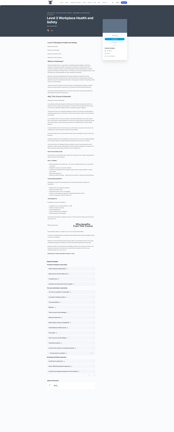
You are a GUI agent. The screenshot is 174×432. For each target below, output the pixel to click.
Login (115, 42)
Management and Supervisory (81, 12)
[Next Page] (94, 375)
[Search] (112, 2)
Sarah (55, 385)
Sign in (117, 2)
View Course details (52, 26)
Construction (51, 12)
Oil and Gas (50, 14)
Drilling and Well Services (64, 12)
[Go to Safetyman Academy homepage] (50, 2)
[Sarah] (51, 385)
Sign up (124, 2)
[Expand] (48, 353)
